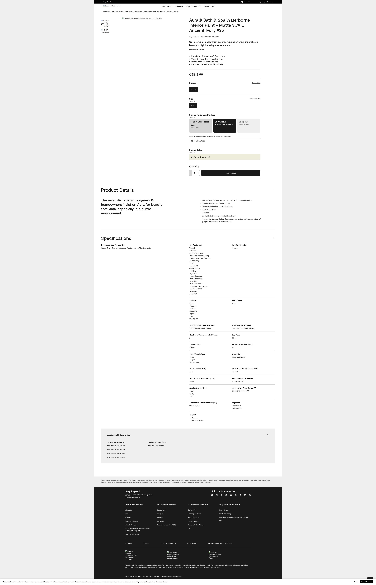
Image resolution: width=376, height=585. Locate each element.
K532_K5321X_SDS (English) (116, 457)
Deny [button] (356, 582)
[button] (259, 2)
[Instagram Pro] (221, 495)
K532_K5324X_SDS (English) (116, 453)
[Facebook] (212, 495)
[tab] (105, 23)
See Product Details (196, 49)
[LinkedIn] (245, 495)
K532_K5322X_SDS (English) (116, 445)
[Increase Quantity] (198, 173)
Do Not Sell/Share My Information (137, 528)
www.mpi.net (207, 482)
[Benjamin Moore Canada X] (235, 495)
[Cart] (271, 2)
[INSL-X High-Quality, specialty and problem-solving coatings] (176, 554)
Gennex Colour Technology (222, 219)
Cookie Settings (161, 582)
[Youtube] (226, 495)
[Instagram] (217, 495)
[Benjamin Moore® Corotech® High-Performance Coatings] (134, 554)
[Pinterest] (231, 495)
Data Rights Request (132, 531)
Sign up (127, 495)
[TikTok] (250, 495)
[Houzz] (240, 495)
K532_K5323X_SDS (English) (116, 449)
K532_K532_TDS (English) (156, 445)
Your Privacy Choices (132, 534)
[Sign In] (263, 2)
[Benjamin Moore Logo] (111, 6)
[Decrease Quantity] (190, 173)
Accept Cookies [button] (366, 582)
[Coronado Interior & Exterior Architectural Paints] (218, 554)
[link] (267, 2)
